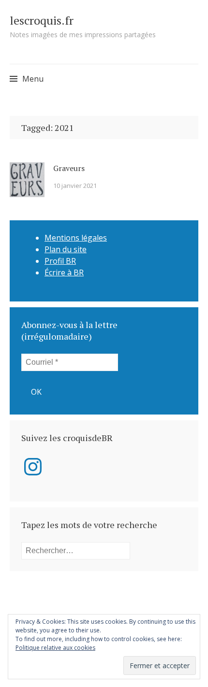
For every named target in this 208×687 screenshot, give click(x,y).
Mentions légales (76, 237)
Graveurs (69, 168)
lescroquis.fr (42, 20)
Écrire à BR (64, 272)
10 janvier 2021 (75, 185)
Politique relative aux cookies (55, 648)
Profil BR (60, 261)
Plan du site (66, 249)
